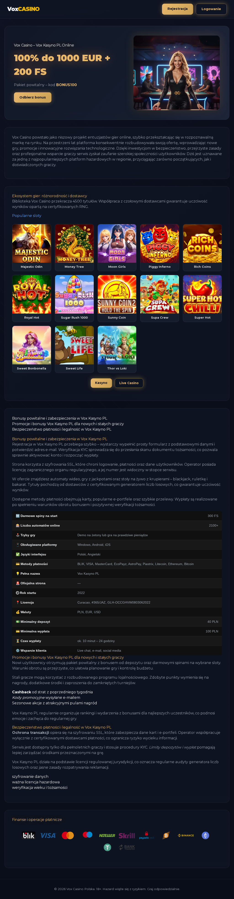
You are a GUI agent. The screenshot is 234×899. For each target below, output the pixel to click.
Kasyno (101, 383)
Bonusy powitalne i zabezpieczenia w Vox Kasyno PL (59, 418)
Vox (23, 9)
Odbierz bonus (32, 97)
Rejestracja (178, 9)
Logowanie (211, 9)
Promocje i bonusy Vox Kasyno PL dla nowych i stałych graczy (68, 424)
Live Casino (129, 383)
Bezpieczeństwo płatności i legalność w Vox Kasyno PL (61, 429)
